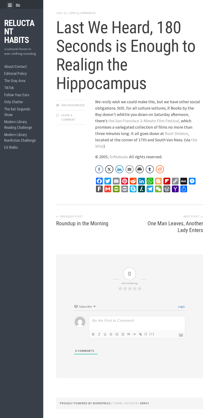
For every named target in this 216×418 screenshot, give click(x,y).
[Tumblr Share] (150, 169)
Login (181, 306)
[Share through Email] (130, 169)
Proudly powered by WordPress (85, 403)
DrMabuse (88, 13)
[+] (152, 334)
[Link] (140, 334)
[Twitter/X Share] (109, 169)
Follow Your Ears (16, 95)
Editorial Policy (15, 73)
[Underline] (105, 334)
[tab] (10, 5)
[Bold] (93, 334)
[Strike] (111, 334)
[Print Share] (140, 169)
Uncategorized (73, 105)
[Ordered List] (117, 334)
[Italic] (99, 334)
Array (144, 403)
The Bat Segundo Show (17, 112)
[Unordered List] (123, 334)
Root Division (176, 133)
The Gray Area (14, 80)
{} (145, 334)
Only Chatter (13, 102)
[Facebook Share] (99, 169)
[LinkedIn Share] (119, 169)
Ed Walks (11, 147)
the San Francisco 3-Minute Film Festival (143, 120)
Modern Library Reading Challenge (18, 125)
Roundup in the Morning (82, 223)
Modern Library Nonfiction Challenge (20, 137)
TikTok (9, 87)
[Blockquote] (129, 334)
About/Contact (15, 66)
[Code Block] (135, 334)
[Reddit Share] (160, 169)
